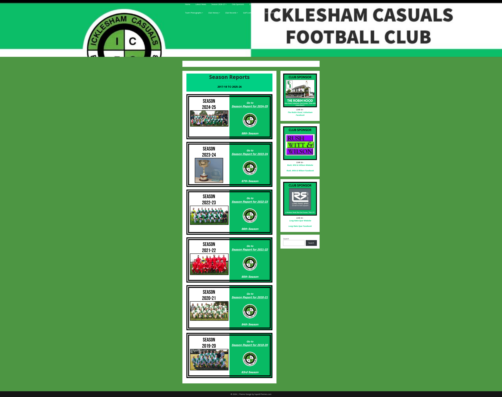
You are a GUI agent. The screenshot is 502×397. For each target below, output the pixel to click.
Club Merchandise (302, 4)
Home (187, 4)
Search (286, 238)
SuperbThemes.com (262, 394)
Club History (213, 12)
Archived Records (272, 12)
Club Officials (254, 4)
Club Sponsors (238, 4)
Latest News (200, 4)
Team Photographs (193, 12)
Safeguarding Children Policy (277, 4)
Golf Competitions (251, 12)
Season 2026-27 (218, 4)
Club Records (230, 12)
